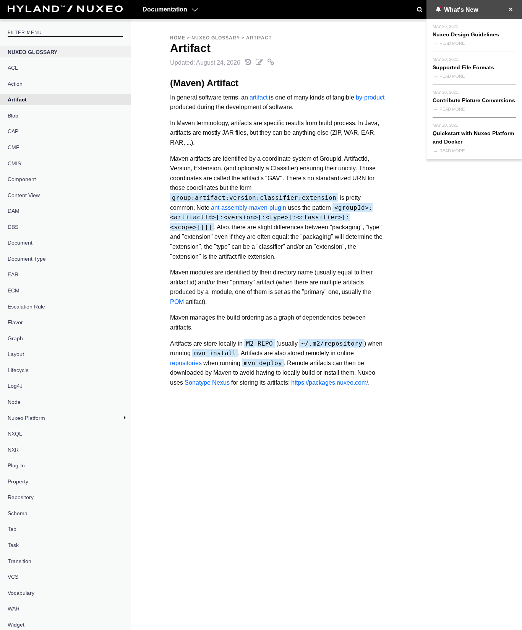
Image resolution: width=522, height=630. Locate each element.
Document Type (27, 259)
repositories (186, 363)
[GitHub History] (249, 62)
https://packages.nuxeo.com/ (329, 382)
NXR (13, 450)
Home (177, 38)
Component (22, 179)
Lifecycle (18, 370)
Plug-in (16, 465)
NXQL (15, 434)
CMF (13, 147)
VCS (13, 577)
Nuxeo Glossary (32, 52)
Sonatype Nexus (207, 382)
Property (18, 481)
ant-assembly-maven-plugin (248, 207)
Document (20, 243)
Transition (19, 561)
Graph (15, 338)
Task (13, 545)
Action (15, 84)
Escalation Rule (26, 307)
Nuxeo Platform (26, 418)
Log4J (15, 386)
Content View (24, 195)
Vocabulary (21, 593)
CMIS (14, 163)
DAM (13, 211)
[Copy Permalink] (270, 62)
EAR (13, 274)
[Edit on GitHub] (260, 62)
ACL (13, 68)
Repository (21, 497)
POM (177, 302)
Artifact (17, 99)
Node (14, 402)
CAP (13, 131)
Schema (18, 513)
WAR (13, 609)
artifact (258, 97)
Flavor (15, 322)
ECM (13, 290)
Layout (16, 354)
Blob (13, 116)
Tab (12, 529)
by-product (370, 97)
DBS (13, 227)
